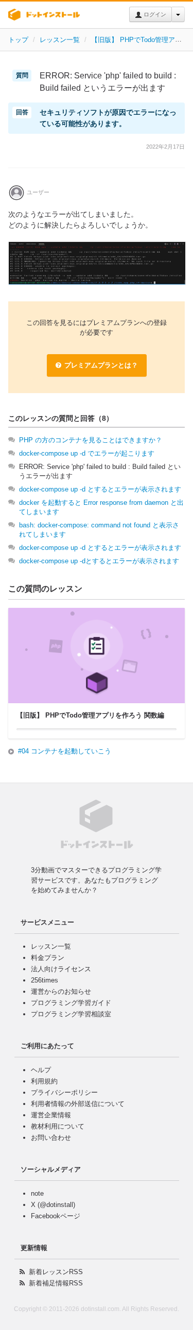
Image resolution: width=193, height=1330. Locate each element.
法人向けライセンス (61, 969)
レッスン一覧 (60, 40)
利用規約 (44, 1081)
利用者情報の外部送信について (78, 1104)
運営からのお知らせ (61, 991)
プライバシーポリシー (64, 1092)
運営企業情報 (51, 1115)
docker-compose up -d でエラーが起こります (86, 453)
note (37, 1193)
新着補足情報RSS (56, 1283)
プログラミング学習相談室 (71, 1014)
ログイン (154, 14)
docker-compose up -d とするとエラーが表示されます (100, 489)
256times (44, 980)
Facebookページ (55, 1216)
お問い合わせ (51, 1137)
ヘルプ (41, 1070)
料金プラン (47, 957)
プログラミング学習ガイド (71, 1003)
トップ (18, 40)
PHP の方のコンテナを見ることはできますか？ (90, 440)
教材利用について (57, 1126)
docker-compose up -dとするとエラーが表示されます (99, 561)
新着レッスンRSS (56, 1272)
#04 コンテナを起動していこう (64, 751)
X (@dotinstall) (53, 1205)
